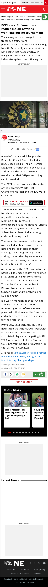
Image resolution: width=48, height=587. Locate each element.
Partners (37, 574)
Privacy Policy (39, 569)
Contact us (24, 569)
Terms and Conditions (20, 574)
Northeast (25, 2)
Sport (10, 16)
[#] (17, 374)
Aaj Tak (43, 2)
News (3, 16)
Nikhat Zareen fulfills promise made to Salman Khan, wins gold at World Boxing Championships (23, 356)
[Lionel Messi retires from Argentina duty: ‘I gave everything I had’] (17, 400)
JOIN (36, 374)
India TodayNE (15, 136)
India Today (35, 2)
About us (11, 569)
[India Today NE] (17, 9)
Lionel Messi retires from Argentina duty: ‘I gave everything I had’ (16, 414)
